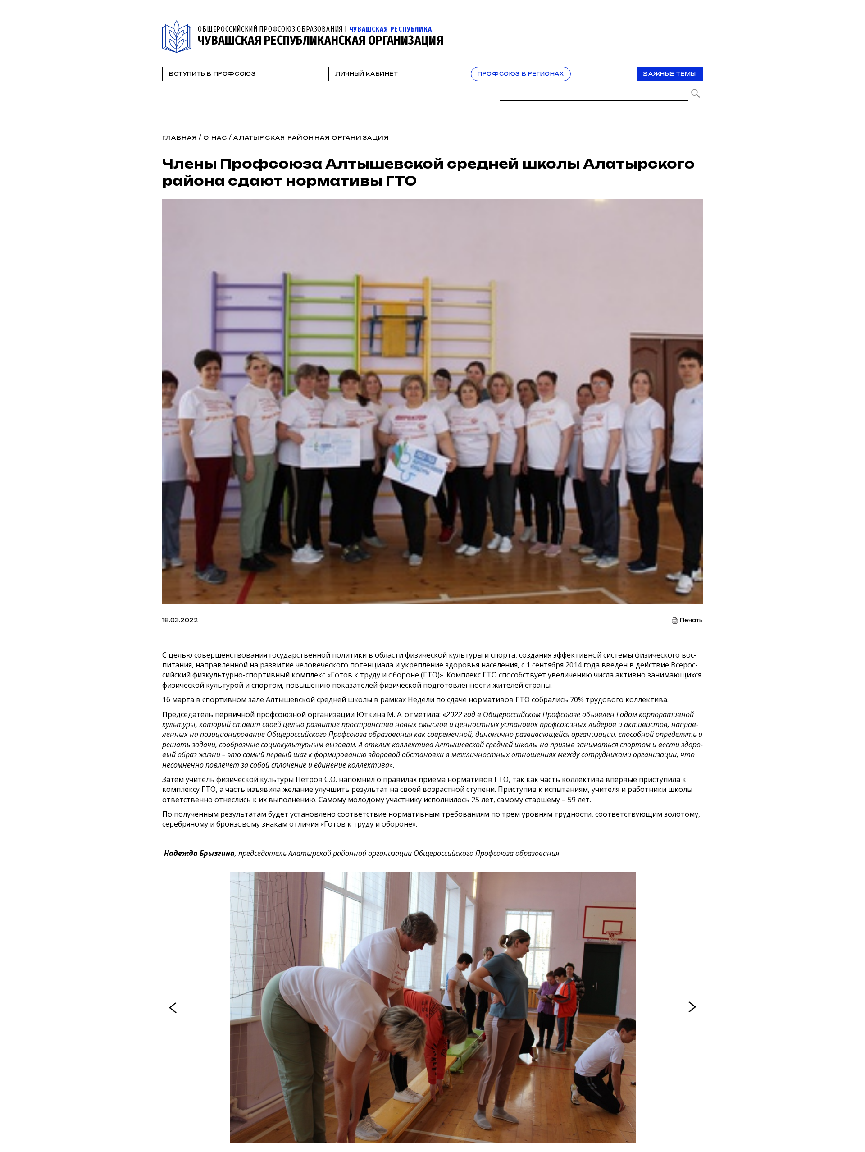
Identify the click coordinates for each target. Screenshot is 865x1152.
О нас (215, 137)
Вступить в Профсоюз (212, 74)
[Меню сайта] (695, 25)
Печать (691, 620)
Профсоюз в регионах (521, 74)
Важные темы (669, 74)
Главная (179, 137)
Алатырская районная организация (311, 137)
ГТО (490, 675)
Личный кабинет (366, 74)
